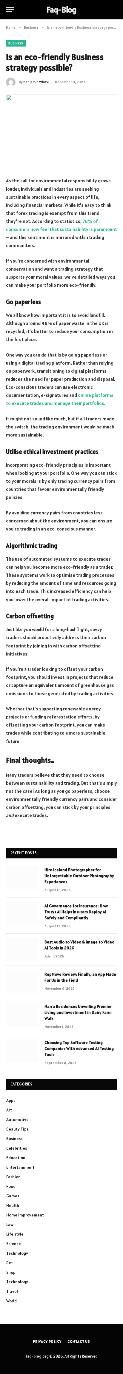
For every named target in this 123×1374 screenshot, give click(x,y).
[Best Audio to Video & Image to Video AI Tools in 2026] (22, 949)
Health (12, 1205)
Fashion (13, 1176)
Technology (17, 1253)
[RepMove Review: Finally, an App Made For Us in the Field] (22, 982)
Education (15, 1157)
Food (11, 1186)
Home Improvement (25, 1215)
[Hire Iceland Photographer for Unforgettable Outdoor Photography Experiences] (22, 877)
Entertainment (20, 1167)
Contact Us (78, 1341)
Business (15, 43)
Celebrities (16, 1148)
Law (9, 1224)
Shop (11, 1272)
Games (12, 1196)
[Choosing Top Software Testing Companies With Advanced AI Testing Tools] (22, 1050)
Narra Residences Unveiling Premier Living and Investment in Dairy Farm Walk (78, 1012)
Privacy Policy (47, 1341)
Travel (12, 1291)
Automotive (17, 1119)
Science (13, 1243)
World (11, 1301)
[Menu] (10, 9)
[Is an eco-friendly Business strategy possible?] (61, 131)
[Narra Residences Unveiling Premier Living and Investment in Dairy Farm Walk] (22, 1014)
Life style (15, 1234)
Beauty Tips (17, 1129)
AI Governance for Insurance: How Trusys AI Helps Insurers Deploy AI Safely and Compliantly (76, 911)
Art (9, 1110)
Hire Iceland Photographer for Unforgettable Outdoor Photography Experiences (79, 875)
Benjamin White (36, 82)
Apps (10, 1100)
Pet (9, 1262)
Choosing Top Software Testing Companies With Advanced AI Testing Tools (79, 1048)
